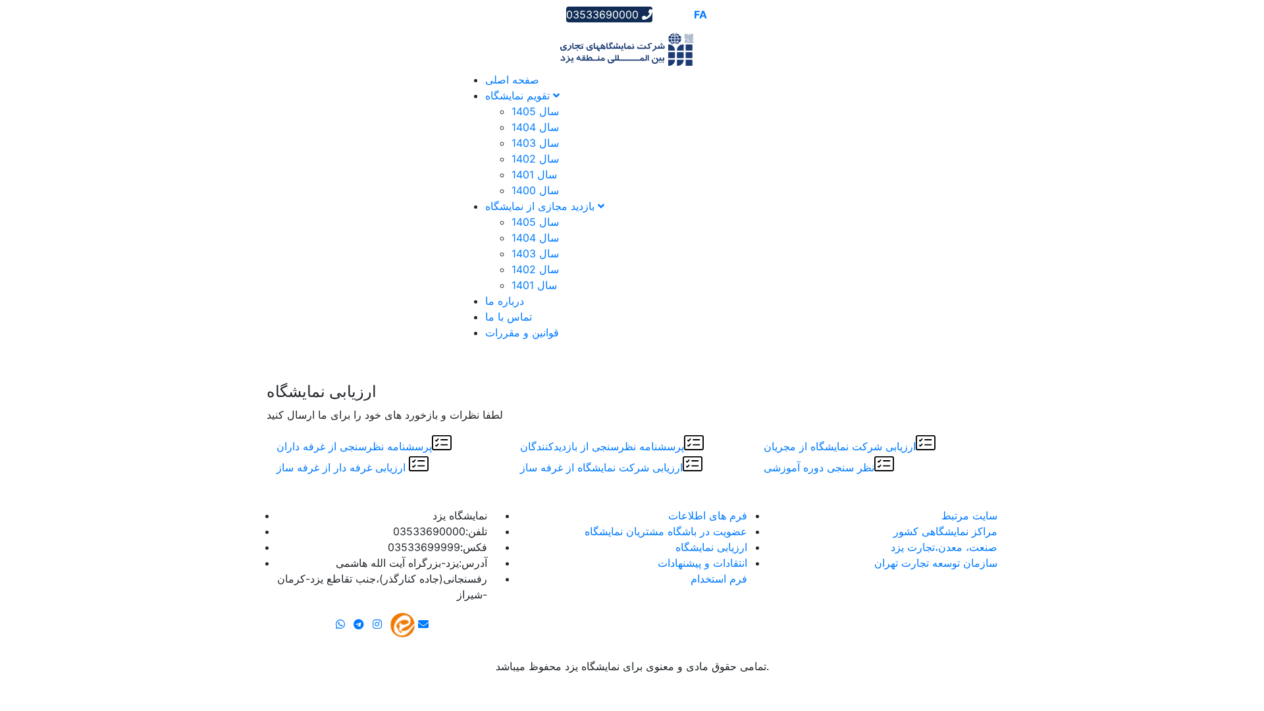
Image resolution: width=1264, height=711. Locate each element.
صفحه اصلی (512, 79)
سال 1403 (535, 142)
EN (682, 14)
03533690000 (604, 14)
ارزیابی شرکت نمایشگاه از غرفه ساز (601, 468)
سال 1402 (535, 158)
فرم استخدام (719, 578)
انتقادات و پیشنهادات (702, 562)
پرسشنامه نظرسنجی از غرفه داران (354, 446)
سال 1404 (535, 127)
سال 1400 (535, 190)
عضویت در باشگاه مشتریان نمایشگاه (666, 531)
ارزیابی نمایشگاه (711, 547)
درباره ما (504, 300)
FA (700, 14)
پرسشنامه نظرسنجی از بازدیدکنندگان (602, 446)
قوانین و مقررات (522, 332)
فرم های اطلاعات (707, 515)
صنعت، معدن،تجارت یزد (944, 547)
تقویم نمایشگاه (519, 95)
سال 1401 (534, 174)
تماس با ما (508, 316)
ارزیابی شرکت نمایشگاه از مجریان (840, 446)
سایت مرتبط (969, 515)
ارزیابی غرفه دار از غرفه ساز (342, 468)
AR (663, 14)
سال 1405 (535, 111)
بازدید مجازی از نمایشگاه (541, 206)
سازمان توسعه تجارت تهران (935, 562)
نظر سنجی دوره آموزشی (819, 468)
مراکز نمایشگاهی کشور (945, 531)
